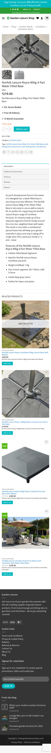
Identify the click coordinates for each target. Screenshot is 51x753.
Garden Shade (26, 26)
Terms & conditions (32, 742)
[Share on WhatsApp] (4, 152)
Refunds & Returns (10, 645)
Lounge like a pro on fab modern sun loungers (26, 716)
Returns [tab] (7, 187)
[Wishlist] (37, 18)
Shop (13, 26)
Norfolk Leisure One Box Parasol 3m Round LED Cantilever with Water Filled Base (21, 562)
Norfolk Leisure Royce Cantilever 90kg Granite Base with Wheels (25, 353)
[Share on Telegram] (31, 152)
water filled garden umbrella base (33, 147)
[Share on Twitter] (13, 152)
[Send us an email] (15, 9)
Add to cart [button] (7, 433)
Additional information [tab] (13, 171)
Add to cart (21, 129)
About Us (6, 651)
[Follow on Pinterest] (17, 9)
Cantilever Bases (25, 29)
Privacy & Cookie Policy (12, 639)
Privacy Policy (16, 742)
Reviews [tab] (7, 182)
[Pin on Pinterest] (22, 152)
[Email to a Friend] (17, 152)
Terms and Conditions (12, 635)
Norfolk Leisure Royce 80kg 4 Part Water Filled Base (24, 144)
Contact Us (7, 648)
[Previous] (6, 51)
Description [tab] (8, 166)
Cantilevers (40, 26)
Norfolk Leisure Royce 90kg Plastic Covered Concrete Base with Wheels (23, 492)
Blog (4, 655)
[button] (3, 18)
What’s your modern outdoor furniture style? (27, 706)
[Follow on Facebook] (10, 9)
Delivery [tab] (7, 177)
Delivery (5, 642)
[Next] (45, 51)
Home (5, 26)
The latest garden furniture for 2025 (26, 726)
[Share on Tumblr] (26, 152)
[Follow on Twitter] (13, 9)
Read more (7, 363)
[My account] (42, 18)
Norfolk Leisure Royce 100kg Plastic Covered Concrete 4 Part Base (25, 423)
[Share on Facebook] (9, 152)
